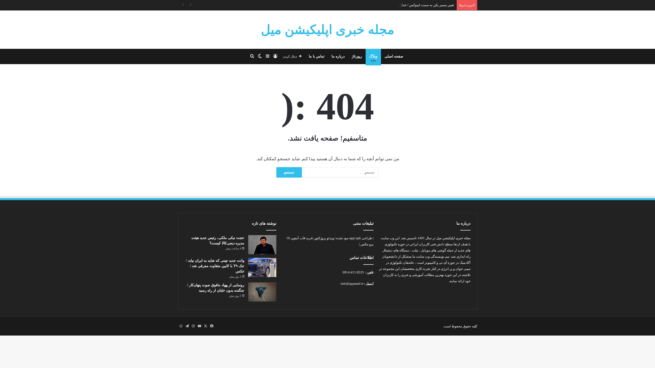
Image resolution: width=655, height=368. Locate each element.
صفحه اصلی (394, 56)
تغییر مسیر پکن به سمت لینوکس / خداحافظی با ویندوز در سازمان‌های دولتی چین (399, 5)
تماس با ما (316, 56)
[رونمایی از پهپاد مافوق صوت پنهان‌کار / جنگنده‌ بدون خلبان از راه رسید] (262, 292)
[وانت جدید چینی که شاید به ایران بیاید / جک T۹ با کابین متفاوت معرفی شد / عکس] (262, 267)
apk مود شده (348, 238)
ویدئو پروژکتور (324, 238)
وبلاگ (373, 56)
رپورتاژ (357, 56)
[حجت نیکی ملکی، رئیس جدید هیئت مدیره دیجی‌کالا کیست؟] (262, 244)
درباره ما (338, 56)
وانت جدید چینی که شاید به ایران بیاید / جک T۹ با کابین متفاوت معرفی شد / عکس (215, 266)
